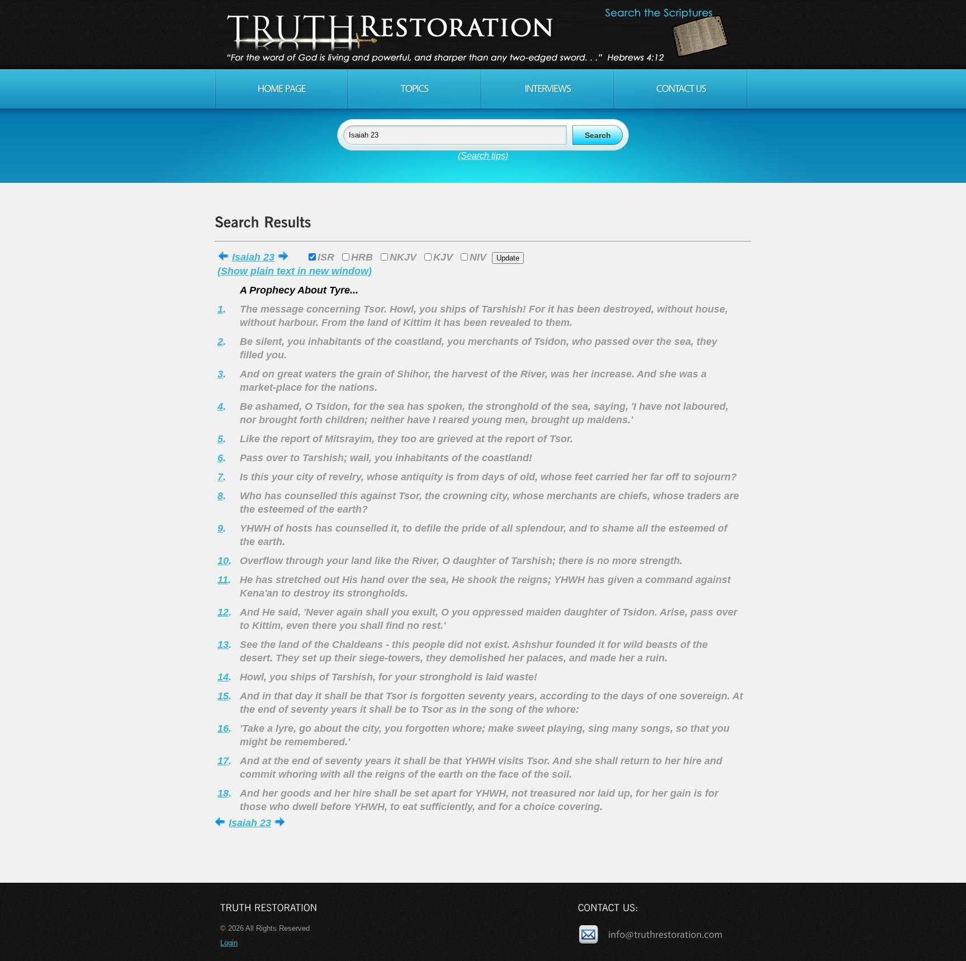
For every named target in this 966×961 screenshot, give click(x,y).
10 (223, 560)
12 (223, 612)
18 (223, 793)
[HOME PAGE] (282, 88)
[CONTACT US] (681, 88)
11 (222, 579)
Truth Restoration (481, 35)
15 (223, 696)
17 (223, 760)
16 (223, 728)
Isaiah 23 (253, 257)
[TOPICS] (415, 88)
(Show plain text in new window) (294, 271)
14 (223, 677)
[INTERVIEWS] (548, 88)
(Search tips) (483, 155)
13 (223, 644)
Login (229, 943)
